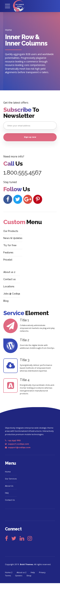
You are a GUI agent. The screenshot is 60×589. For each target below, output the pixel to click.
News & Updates (12, 238)
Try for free (9, 245)
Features (8, 252)
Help (33, 572)
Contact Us (10, 500)
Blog (5, 301)
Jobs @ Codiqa (11, 293)
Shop (28, 575)
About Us (9, 486)
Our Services (11, 478)
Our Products (10, 231)
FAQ (7, 493)
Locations (8, 286)
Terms (8, 575)
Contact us (9, 279)
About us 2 (9, 272)
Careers (18, 575)
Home (8, 29)
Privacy (42, 572)
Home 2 (8, 572)
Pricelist (7, 259)
